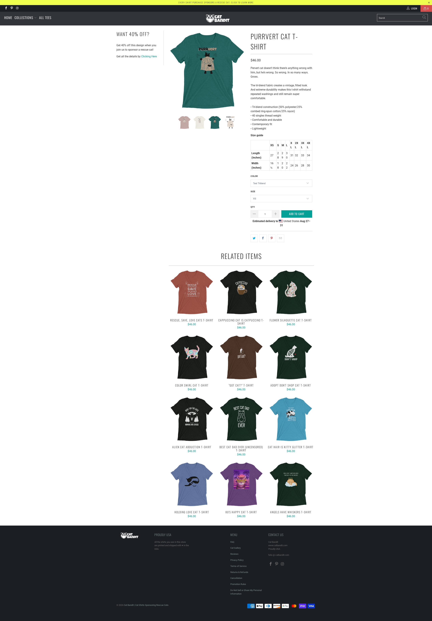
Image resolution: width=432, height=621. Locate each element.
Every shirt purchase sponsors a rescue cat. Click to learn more (216, 2)
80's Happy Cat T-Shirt (241, 484)
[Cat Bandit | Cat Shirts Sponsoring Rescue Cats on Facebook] (6, 8)
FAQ (232, 542)
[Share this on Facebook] (263, 238)
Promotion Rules (238, 584)
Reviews (234, 554)
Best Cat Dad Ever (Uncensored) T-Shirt (241, 419)
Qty (253, 207)
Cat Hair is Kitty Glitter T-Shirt (291, 419)
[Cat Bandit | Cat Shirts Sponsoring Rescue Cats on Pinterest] (11, 8)
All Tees (45, 17)
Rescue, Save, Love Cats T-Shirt (192, 292)
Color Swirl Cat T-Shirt (192, 357)
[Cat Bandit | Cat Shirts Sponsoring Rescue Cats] (218, 18)
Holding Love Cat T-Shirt (192, 484)
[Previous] (171, 71)
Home (8, 17)
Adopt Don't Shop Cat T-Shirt (291, 357)
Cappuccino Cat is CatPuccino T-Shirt (241, 292)
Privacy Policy (237, 560)
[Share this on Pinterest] (271, 238)
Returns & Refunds (239, 572)
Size (253, 191)
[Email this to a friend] (280, 238)
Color (254, 176)
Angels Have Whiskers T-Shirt (291, 484)
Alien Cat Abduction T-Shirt (192, 419)
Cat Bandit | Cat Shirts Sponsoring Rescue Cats (146, 605)
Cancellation (236, 578)
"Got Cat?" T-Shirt (241, 357)
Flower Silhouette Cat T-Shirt (291, 292)
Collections (24, 17)
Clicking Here (149, 56)
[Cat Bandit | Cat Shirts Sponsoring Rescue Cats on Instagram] (17, 8)
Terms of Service (238, 566)
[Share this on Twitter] (254, 238)
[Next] (243, 71)
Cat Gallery (235, 548)
